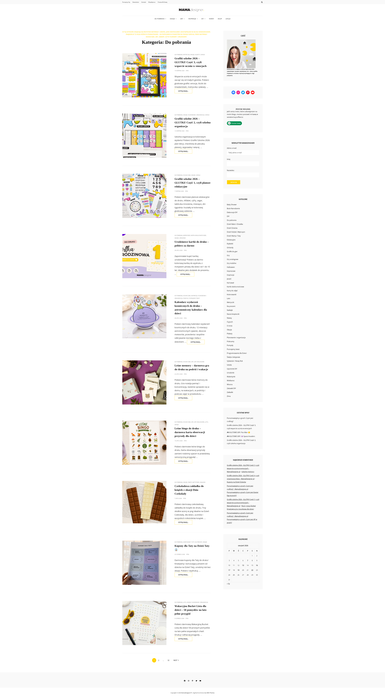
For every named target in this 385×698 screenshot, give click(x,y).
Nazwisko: (230, 170)
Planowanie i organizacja (196, 115)
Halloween (231, 267)
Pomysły (185, 298)
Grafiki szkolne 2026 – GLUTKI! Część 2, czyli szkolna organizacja (193, 122)
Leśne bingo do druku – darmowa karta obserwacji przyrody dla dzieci (190, 432)
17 (229, 570)
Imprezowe (186, 235)
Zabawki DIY (231, 388)
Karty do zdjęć (232, 290)
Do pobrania (159, 19)
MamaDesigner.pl (186, 693)
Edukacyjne (187, 175)
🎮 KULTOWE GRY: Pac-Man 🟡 (238, 432)
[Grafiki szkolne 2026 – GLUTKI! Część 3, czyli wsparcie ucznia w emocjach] (144, 75)
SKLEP (220, 19)
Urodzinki (182, 238)
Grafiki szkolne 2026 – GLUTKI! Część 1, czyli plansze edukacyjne (192, 182)
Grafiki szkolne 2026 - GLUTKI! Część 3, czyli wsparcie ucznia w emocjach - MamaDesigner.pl (243, 468)
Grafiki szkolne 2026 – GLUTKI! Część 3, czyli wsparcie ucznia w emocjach (190, 62)
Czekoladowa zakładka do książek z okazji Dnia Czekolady (189, 490)
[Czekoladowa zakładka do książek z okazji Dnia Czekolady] (144, 502)
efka (187, 70)
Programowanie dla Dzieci (237, 353)
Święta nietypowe (193, 482)
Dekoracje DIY (232, 212)
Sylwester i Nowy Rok (235, 361)
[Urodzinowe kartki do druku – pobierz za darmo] (144, 256)
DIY (202, 19)
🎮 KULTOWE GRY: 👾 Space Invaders (241, 436)
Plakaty (197, 54)
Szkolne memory (248, 472)
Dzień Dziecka (232, 228)
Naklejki (230, 310)
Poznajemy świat (194, 298)
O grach (230, 322)
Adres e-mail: (232, 148)
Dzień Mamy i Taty (189, 542)
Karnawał (230, 283)
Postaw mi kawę (162, 2)
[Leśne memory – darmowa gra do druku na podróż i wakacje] (144, 382)
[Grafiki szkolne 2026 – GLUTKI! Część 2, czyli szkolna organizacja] (144, 136)
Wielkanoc (231, 380)
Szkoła (203, 54)
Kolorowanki (231, 294)
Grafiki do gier (232, 251)
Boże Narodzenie (233, 208)
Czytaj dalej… (185, 91)
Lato (206, 422)
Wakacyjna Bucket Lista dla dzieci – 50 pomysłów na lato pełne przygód (190, 610)
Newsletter (136, 2)
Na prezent (198, 542)
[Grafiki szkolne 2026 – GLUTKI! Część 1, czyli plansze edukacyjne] (144, 196)
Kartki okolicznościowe (198, 235)
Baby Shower (232, 204)
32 (168, 660)
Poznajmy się (126, 2)
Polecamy (230, 341)
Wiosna (230, 384)
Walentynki (231, 377)
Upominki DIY (232, 369)
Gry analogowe (199, 362)
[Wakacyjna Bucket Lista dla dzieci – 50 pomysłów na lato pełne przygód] (144, 623)
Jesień (229, 279)
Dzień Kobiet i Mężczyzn (236, 232)
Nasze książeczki (233, 314)
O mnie (229, 326)
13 (243, 565)
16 (257, 565)
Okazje (172, 19)
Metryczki (186, 54)
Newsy (211, 19)
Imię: (228, 159)
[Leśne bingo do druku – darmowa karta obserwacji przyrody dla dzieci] (144, 443)
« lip (228, 584)
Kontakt (143, 2)
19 (238, 570)
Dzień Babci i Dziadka (235, 224)
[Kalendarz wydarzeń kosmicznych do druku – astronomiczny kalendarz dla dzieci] (144, 316)
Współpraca (151, 2)
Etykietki (230, 244)
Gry (181, 19)
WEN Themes (210, 693)
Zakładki (202, 482)
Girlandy (230, 247)
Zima (229, 396)
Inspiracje (192, 19)
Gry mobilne (231, 263)
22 (252, 570)
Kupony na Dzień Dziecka (236, 482)
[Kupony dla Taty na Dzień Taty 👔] (144, 563)
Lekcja (228, 19)
